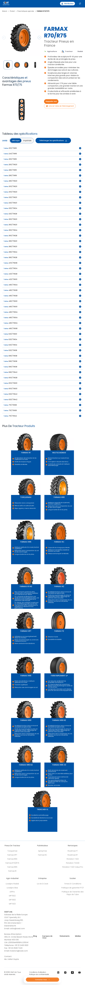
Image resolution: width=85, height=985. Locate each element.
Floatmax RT (73, 855)
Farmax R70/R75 (12, 863)
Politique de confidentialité (39, 974)
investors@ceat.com (19, 951)
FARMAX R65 (11, 653)
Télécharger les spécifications (51, 140)
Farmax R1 (12, 871)
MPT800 (12, 899)
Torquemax (12, 851)
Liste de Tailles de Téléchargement (61, 106)
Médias (78, 936)
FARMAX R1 (11, 430)
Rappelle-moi (51, 101)
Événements (65, 936)
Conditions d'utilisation (37, 972)
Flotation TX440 (72, 863)
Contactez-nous (41, 980)
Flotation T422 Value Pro (72, 867)
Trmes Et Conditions (72, 883)
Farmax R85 (12, 867)
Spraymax (42, 851)
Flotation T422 (73, 859)
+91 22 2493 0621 (21, 945)
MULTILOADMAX (45, 430)
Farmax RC (42, 855)
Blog (35, 936)
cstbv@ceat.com (17, 928)
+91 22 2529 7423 (15, 948)
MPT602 (12, 895)
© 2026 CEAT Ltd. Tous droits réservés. (12, 973)
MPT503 (12, 903)
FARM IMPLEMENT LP (45, 653)
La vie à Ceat (42, 883)
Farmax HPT (12, 855)
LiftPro (12, 891)
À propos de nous (47, 937)
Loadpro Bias (12, 887)
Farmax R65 (12, 859)
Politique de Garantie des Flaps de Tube (73, 893)
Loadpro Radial (12, 883)
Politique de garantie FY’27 (72, 887)
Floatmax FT (73, 851)
